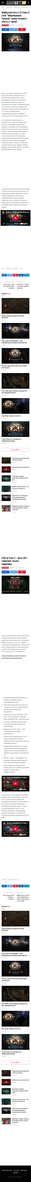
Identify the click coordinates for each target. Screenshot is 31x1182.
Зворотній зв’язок (7, 1170)
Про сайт (16, 1170)
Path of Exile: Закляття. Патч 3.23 (11, 416)
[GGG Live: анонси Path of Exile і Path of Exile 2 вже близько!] (15, 356)
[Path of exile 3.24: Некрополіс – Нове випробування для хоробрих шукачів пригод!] (15, 331)
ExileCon (8, 268)
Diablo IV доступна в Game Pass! (20, 467)
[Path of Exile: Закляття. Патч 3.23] (15, 406)
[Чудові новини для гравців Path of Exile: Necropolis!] (15, 306)
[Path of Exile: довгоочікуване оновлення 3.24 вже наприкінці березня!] (15, 381)
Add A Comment (15, 449)
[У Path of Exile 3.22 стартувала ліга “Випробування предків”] (15, 429)
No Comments (20, 25)
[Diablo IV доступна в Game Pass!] (6, 469)
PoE (21, 268)
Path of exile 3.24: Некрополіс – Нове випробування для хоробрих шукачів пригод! (20, 497)
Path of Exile (5, 25)
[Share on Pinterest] (22, 29)
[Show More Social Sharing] (27, 29)
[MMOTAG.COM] (16, 2)
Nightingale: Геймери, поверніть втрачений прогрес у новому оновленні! (20, 507)
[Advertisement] (15, 72)
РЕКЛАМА (15, 1172)
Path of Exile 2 (16, 642)
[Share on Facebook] (5, 29)
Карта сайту (24, 1170)
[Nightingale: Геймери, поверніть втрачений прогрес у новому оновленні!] (6, 508)
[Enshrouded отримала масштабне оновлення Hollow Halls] (6, 478)
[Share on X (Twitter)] (14, 29)
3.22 (3, 268)
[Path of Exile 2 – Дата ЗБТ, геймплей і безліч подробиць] (15, 585)
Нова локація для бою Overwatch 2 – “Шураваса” (8, 897)
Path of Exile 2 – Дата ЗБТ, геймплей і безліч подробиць (8, 286)
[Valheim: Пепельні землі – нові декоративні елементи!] (6, 489)
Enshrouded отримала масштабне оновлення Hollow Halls (20, 478)
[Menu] (3, 3)
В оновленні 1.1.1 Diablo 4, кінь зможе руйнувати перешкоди (23, 286)
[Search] (28, 3)
